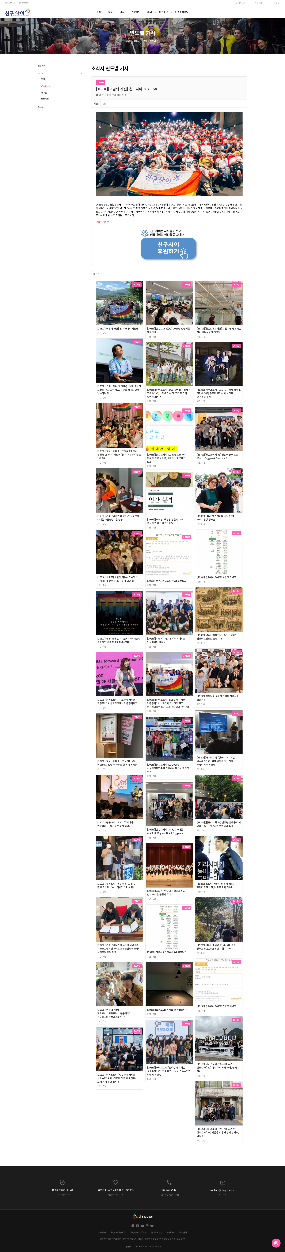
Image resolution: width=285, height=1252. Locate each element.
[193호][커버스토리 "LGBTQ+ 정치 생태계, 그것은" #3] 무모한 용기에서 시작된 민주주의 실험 (219, 393)
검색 (277, 3)
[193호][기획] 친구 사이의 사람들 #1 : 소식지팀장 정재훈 (216, 517)
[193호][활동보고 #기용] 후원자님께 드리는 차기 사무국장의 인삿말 (219, 330)
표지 (43, 79)
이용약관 (102, 1232)
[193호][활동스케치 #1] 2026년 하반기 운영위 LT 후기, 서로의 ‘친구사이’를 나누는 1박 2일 (119, 454)
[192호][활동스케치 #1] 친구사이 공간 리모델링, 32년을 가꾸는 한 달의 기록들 (117, 762)
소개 (99, 12)
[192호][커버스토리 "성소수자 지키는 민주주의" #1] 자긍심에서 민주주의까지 (117, 701)
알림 (122, 12)
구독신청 (45, 99)
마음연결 (42, 66)
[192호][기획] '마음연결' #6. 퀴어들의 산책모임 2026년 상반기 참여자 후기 (216, 946)
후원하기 (171, 1232)
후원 (149, 12)
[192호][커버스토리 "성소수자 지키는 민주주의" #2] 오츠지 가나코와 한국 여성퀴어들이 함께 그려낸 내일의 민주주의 (168, 703)
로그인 (259, 3)
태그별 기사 (46, 92)
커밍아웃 (135, 12)
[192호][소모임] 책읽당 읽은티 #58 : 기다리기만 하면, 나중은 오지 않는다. (215, 885)
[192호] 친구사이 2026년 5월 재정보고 (166, 952)
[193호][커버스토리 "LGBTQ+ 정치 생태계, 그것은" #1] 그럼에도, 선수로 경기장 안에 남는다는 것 (119, 389)
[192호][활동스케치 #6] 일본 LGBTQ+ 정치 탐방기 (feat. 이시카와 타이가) (117, 885)
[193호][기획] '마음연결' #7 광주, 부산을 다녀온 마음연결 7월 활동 (118, 517)
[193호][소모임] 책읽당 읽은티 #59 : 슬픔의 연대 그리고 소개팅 (165, 521)
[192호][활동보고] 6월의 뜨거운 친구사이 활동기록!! (218, 697)
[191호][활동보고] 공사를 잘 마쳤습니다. (167, 1009)
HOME (128, 41)
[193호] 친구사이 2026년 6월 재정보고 (216, 577)
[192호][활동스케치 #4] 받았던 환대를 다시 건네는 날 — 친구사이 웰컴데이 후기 (219, 824)
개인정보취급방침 (118, 1232)
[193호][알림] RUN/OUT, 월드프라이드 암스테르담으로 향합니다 (217, 636)
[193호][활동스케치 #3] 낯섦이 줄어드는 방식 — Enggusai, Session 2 (217, 456)
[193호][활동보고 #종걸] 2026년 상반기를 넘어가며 (168, 330)
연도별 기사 (155, 41)
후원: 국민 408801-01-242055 (16, 3)
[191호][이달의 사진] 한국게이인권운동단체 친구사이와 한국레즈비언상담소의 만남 (114, 1013)
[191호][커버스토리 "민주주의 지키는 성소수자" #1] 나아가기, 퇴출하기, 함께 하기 (217, 1067)
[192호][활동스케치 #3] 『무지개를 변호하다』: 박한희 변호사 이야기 (115, 824)
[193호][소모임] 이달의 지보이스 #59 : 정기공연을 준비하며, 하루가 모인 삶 (117, 578)
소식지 (144, 41)
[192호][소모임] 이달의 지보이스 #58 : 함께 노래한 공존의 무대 (166, 892)
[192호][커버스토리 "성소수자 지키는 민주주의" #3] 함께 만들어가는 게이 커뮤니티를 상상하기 (216, 761)
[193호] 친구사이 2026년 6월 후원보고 (166, 580)
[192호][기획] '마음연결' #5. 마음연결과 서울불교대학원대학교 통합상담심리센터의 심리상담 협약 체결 (118, 948)
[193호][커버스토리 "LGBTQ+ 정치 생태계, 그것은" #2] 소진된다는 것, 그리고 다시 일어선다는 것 (169, 393)
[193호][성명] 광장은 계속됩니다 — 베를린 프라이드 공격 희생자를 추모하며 (119, 640)
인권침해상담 (181, 12)
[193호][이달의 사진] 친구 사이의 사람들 (117, 328)
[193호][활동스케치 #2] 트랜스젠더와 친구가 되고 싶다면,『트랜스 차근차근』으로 (167, 458)
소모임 (60, 106)
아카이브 (163, 12)
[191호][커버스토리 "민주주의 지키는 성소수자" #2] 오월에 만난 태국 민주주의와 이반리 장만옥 (169, 1071)
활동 (110, 12)
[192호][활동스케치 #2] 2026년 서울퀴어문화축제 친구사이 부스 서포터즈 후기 (168, 768)
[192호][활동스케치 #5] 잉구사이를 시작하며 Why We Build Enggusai (165, 831)
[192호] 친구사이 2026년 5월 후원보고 (216, 1006)
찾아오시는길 (157, 1232)
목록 (97, 273)
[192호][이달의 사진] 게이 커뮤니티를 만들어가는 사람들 (166, 640)
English (241, 3)
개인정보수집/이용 (138, 1232)
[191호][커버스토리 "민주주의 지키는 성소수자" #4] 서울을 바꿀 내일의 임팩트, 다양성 (218, 1132)
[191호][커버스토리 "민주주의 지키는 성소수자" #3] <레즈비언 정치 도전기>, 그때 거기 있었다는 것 (117, 1078)
